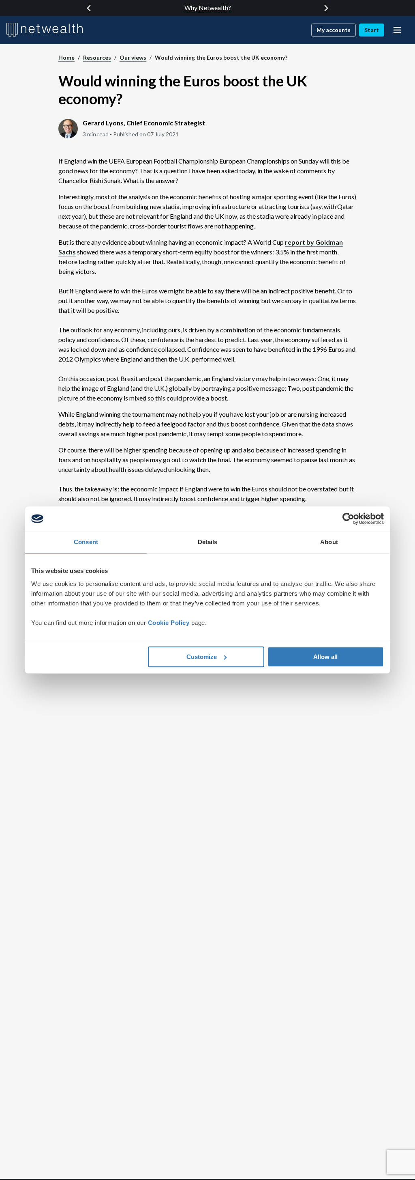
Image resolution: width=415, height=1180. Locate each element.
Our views (133, 57)
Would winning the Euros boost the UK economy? (221, 57)
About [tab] (329, 541)
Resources (97, 57)
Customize (201, 656)
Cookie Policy (169, 622)
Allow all (325, 656)
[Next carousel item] (326, 8)
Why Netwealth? (207, 7)
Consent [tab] (86, 541)
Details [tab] (208, 541)
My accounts (334, 29)
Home (66, 57)
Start (371, 29)
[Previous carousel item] (89, 8)
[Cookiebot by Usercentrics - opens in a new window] (348, 518)
